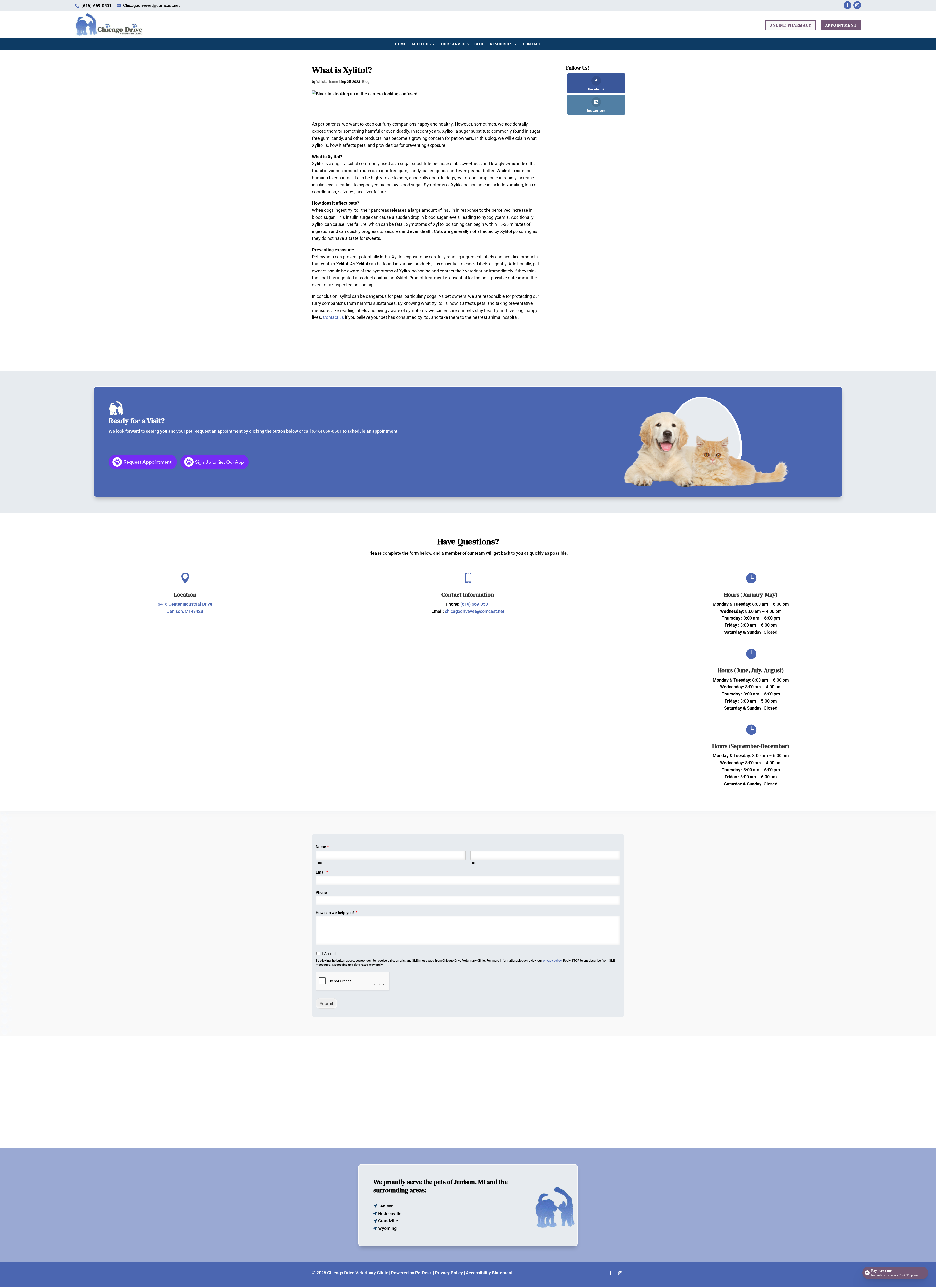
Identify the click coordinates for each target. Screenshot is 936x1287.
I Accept (329, 953)
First (319, 863)
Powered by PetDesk (411, 1272)
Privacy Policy (449, 1272)
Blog (479, 44)
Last (473, 863)
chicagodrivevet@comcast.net (474, 611)
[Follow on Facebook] (847, 5)
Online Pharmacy (790, 25)
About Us (421, 44)
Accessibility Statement (489, 1272)
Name (322, 847)
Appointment (841, 25)
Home (400, 44)
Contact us (333, 317)
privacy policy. (552, 960)
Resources (501, 44)
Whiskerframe (327, 82)
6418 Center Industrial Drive (185, 604)
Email (322, 872)
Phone (321, 892)
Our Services (455, 44)
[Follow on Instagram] (857, 5)
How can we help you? (336, 912)
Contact (532, 44)
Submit (326, 1003)
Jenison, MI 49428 (185, 611)
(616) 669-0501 (327, 431)
